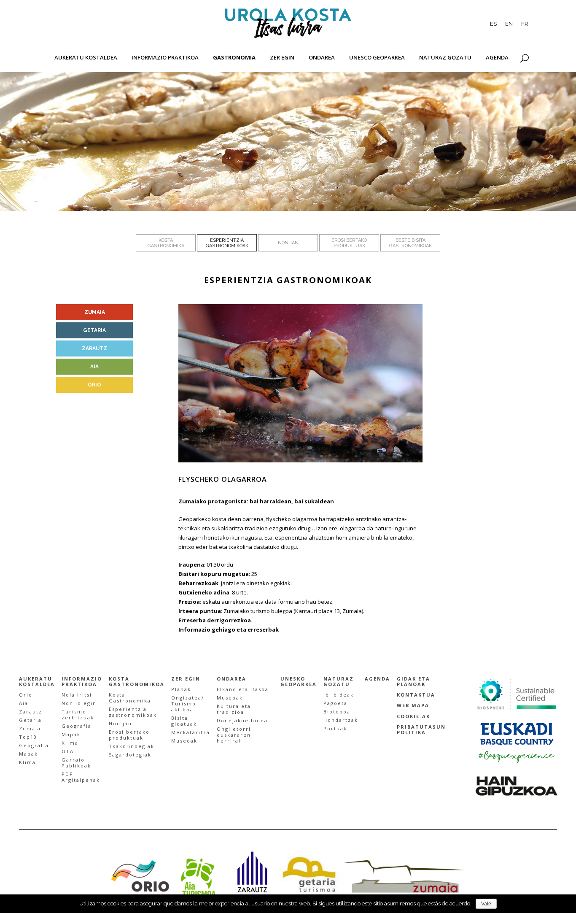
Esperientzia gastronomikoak (133, 712)
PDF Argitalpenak (81, 777)
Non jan (120, 723)
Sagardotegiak (130, 754)
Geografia (34, 745)
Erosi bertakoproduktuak (129, 735)
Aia (23, 703)
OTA (68, 751)
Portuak (335, 728)
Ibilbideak (338, 695)
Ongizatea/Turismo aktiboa (187, 703)
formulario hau (297, 601)
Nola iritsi (77, 695)
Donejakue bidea (242, 720)
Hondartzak (340, 720)
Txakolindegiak (131, 746)
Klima (27, 762)
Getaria (30, 720)
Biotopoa (336, 711)
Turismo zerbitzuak (78, 714)
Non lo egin (79, 703)
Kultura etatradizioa (234, 709)
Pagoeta (335, 703)
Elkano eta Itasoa (243, 689)
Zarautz (30, 711)
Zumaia (30, 728)
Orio (25, 695)
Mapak (28, 754)
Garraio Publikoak (76, 762)
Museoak (184, 740)
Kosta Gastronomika (130, 698)
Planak (181, 689)
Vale (486, 904)
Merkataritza (190, 732)
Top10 (28, 737)
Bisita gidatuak (184, 721)
